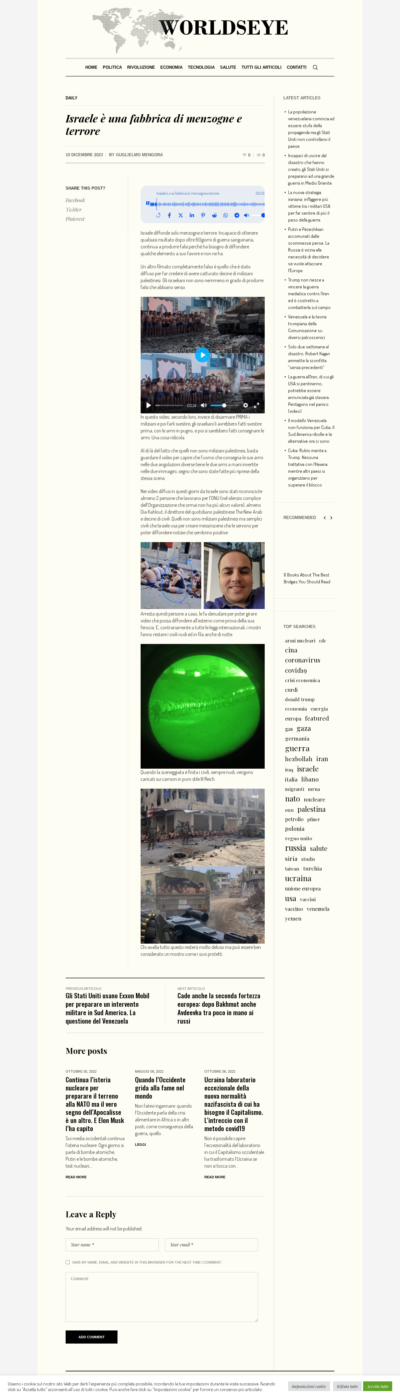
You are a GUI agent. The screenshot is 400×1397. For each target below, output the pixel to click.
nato (292, 798)
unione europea (303, 888)
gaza (304, 728)
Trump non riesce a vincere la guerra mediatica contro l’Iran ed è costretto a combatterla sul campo (309, 293)
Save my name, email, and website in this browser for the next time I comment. (147, 1262)
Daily (72, 98)
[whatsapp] (225, 215)
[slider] (169, 405)
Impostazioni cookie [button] (309, 1386)
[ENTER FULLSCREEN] (257, 405)
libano (310, 779)
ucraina (298, 878)
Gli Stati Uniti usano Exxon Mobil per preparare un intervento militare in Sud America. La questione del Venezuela (107, 1007)
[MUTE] (204, 405)
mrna (314, 789)
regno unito (298, 838)
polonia (294, 828)
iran (322, 758)
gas (289, 729)
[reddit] (214, 215)
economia (296, 708)
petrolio (294, 819)
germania (297, 738)
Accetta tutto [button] (377, 1386)
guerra (297, 748)
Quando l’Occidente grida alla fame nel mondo (160, 1087)
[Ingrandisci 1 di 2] (193, 550)
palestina (312, 809)
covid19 (296, 670)
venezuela (318, 909)
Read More (76, 1177)
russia (295, 847)
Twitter (74, 209)
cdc (322, 640)
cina (291, 650)
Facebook (75, 200)
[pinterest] (203, 215)
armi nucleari (300, 640)
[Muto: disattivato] (246, 215)
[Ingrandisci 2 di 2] (256, 550)
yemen (293, 918)
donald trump (300, 699)
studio (308, 859)
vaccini (308, 899)
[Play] (149, 405)
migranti (294, 789)
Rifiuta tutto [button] (347, 1386)
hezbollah (298, 759)
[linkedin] (192, 215)
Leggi (140, 1144)
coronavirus (302, 660)
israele (308, 768)
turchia (312, 868)
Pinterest (75, 219)
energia (319, 708)
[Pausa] (147, 204)
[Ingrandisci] (256, 652)
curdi (291, 689)
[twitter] (180, 215)
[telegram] (237, 215)
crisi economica (302, 680)
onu (289, 810)
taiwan (292, 869)
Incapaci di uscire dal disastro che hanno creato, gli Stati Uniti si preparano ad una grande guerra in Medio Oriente (311, 169)
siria (291, 858)
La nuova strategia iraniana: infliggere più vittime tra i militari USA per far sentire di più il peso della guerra (309, 206)
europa (293, 718)
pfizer (313, 819)
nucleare (314, 799)
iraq (289, 769)
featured (317, 718)
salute (319, 848)
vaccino (294, 908)
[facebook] (169, 215)
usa (290, 898)
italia (291, 779)
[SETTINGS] (246, 405)
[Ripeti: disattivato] (158, 215)
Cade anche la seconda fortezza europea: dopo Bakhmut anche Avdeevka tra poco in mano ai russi (219, 1007)
